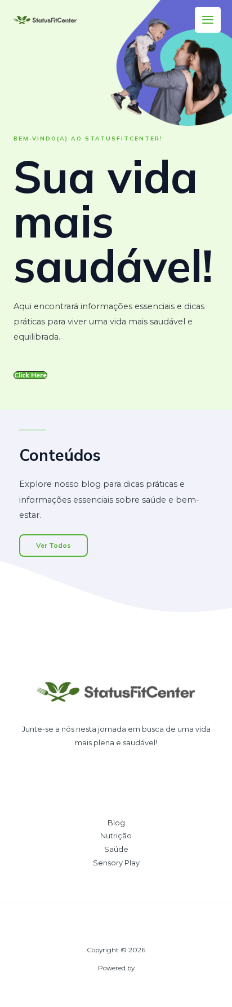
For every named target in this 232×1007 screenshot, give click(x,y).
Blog (116, 823)
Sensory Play (116, 863)
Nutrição (116, 836)
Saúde (116, 849)
